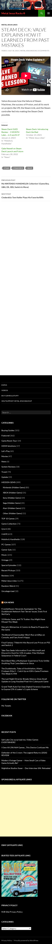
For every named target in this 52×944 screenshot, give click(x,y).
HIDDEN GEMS (8, 482)
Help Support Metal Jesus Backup (16, 401)
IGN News (9, 602)
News (3, 461)
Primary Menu (48, 13)
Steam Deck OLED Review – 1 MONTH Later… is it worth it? (10, 132)
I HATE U (5, 534)
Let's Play (5, 451)
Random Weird (8, 586)
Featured (5, 435)
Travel (4, 472)
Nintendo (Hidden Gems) (14, 487)
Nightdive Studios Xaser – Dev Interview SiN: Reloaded (25, 768)
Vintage (4, 560)
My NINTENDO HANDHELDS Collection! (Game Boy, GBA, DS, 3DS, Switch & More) (25, 183)
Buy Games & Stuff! (10, 396)
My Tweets (6, 705)
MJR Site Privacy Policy (12, 912)
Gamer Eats (6, 549)
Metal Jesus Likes (9, 25)
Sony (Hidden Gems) (12, 498)
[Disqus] (26, 248)
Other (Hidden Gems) (12, 513)
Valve (29, 168)
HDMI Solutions (8, 446)
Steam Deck (18, 168)
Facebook (6, 715)
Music (4, 555)
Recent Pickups (8, 570)
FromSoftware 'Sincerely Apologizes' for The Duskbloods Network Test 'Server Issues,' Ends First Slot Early (24, 611)
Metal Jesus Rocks (28, 51)
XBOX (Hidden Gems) (12, 492)
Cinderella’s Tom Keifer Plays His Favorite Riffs (22, 196)
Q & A (4, 529)
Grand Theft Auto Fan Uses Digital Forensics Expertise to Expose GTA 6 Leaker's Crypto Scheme (25, 687)
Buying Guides (7, 430)
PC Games (6, 544)
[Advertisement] (26, 811)
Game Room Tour (9, 441)
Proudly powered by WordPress (26, 940)
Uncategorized (7, 591)
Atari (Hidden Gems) (12, 508)
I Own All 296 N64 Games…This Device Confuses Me (25, 747)
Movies (4, 456)
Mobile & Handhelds (10, 539)
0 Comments (43, 51)
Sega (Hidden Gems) (12, 503)
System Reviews (8, 466)
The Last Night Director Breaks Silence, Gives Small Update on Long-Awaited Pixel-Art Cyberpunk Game (24, 680)
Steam (6, 168)
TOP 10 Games (8, 518)
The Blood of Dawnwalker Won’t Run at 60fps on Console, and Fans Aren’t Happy (23, 636)
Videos (4, 390)
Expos (4, 385)
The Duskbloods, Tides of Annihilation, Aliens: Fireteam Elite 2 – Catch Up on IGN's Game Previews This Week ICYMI (24, 671)
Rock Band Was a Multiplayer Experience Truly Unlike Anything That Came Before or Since (25, 662)
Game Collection (8, 523)
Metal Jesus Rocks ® (13, 13)
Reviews (5, 575)
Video (4, 51)
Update (4, 477)
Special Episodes (8, 565)
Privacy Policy (6, 940)
